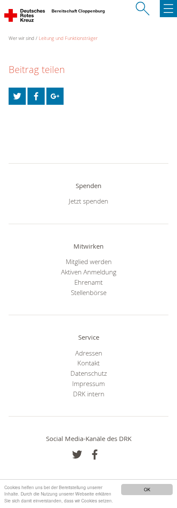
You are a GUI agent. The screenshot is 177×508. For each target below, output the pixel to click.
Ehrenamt (88, 282)
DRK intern (88, 393)
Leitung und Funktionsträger (68, 38)
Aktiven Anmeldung (88, 272)
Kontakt (88, 363)
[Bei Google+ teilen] (55, 96)
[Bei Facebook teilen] (36, 96)
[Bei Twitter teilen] (17, 96)
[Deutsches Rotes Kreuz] (25, 17)
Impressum (88, 383)
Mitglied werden (89, 261)
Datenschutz (88, 373)
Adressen (88, 353)
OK (147, 489)
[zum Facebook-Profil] (77, 454)
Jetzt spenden (88, 201)
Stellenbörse (89, 292)
